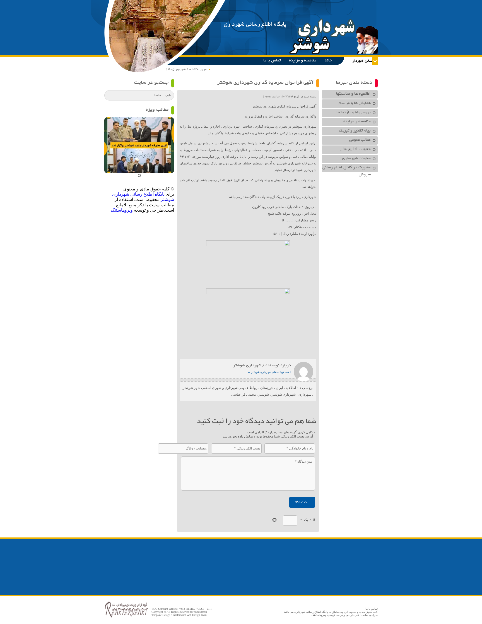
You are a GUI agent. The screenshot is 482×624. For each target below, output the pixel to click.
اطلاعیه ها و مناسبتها (353, 93)
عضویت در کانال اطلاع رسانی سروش (346, 168)
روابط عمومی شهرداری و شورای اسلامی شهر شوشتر (220, 388)
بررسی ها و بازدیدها (353, 112)
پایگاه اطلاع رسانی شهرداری (255, 24)
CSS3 (200, 608)
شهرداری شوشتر (284, 394)
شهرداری (304, 394)
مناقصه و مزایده (302, 60)
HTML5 (190, 608)
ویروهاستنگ (122, 210)
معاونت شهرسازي (356, 158)
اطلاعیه (291, 388)
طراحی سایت (370, 614)
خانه (328, 60)
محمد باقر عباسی (243, 394)
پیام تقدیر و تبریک (355, 130)
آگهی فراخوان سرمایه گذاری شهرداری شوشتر (265, 82)
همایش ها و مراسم (355, 102)
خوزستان (266, 388)
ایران (279, 388)
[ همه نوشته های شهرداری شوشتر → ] (268, 372)
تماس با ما (272, 60)
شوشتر (264, 394)
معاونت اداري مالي (355, 148)
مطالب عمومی (360, 139)
